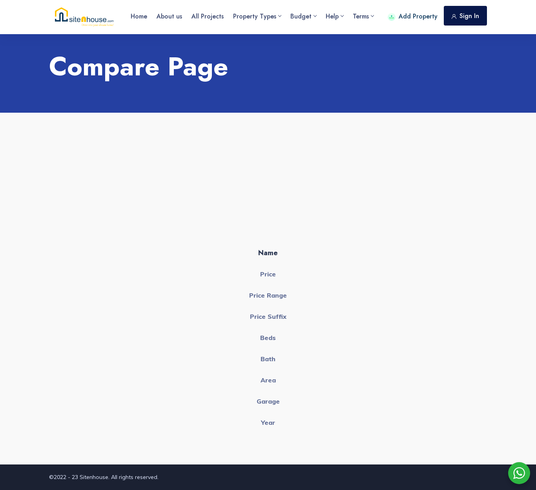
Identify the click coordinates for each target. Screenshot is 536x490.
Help (332, 16)
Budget (301, 16)
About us (169, 16)
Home (139, 16)
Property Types (254, 16)
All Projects (207, 16)
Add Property (418, 16)
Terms (361, 16)
